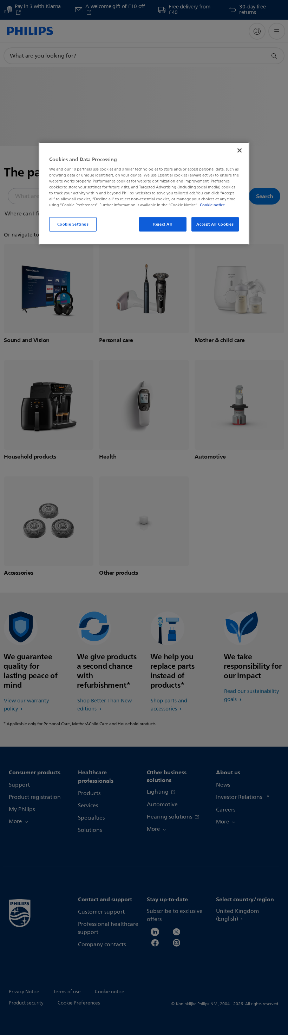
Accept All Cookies (215, 223)
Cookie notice (212, 204)
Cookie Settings (73, 223)
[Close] (239, 150)
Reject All (162, 223)
